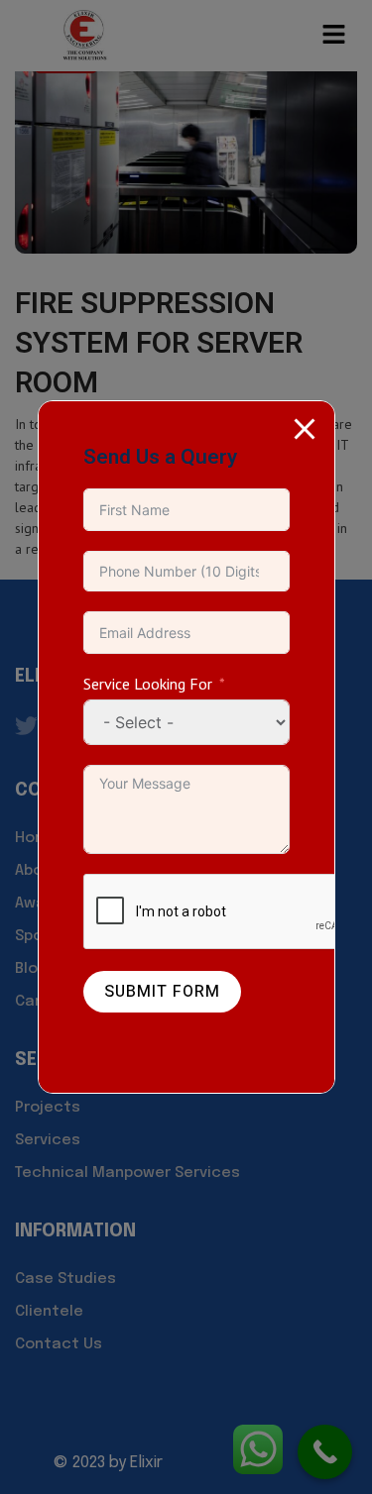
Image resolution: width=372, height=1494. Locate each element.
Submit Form (162, 992)
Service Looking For (147, 684)
